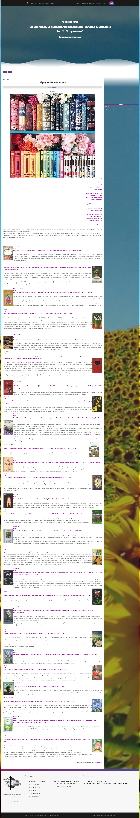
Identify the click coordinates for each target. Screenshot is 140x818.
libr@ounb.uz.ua (36, 793)
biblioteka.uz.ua (35, 796)
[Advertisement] (121, 91)
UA (5, 72)
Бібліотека (34, 3)
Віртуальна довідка (80, 3)
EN (9, 72)
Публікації (54, 3)
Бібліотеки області (44, 3)
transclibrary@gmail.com (66, 786)
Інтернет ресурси (101, 3)
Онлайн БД (90, 3)
